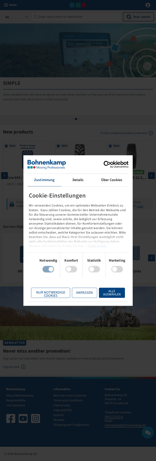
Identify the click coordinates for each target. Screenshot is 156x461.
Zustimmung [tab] (44, 179)
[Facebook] (10, 418)
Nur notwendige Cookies (50, 294)
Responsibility (15, 400)
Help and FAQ (62, 410)
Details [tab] (78, 179)
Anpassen (84, 292)
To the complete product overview (123, 133)
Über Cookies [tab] (111, 179)
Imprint (58, 415)
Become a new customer (70, 395)
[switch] (71, 269)
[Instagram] (35, 418)
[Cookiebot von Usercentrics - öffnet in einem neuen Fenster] (111, 164)
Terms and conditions (68, 400)
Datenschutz (97, 246)
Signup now (11, 367)
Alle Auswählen (112, 293)
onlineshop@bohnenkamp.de (125, 425)
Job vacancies (15, 405)
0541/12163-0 (114, 416)
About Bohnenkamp (20, 395)
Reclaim (58, 420)
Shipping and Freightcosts (71, 425)
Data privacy (61, 405)
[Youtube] (23, 418)
